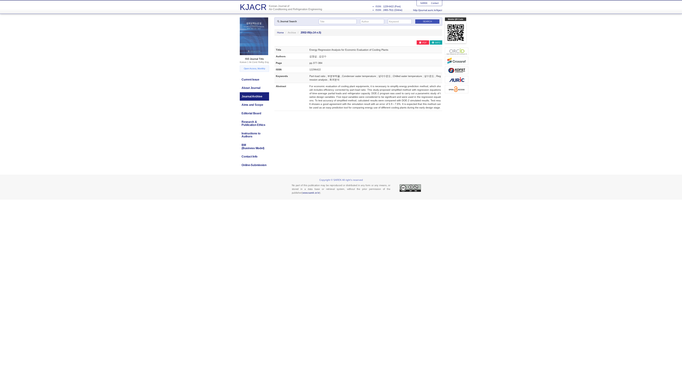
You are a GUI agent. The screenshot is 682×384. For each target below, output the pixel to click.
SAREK (423, 3)
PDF (424, 42)
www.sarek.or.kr (311, 192)
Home (280, 32)
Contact (435, 3)
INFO (437, 42)
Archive (292, 32)
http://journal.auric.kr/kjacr (427, 10)
